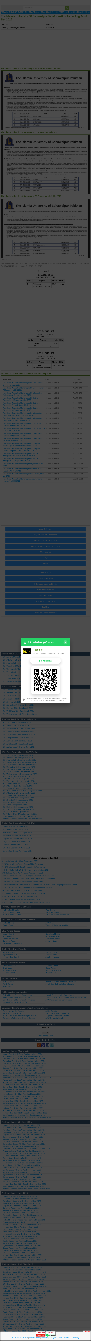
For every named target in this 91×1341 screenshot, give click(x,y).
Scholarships (34, 1338)
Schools (44, 1338)
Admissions (17, 1338)
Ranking (76, 1338)
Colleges (52, 1338)
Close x (87, 1331)
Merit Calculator (64, 1338)
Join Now (47, 661)
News (25, 1338)
